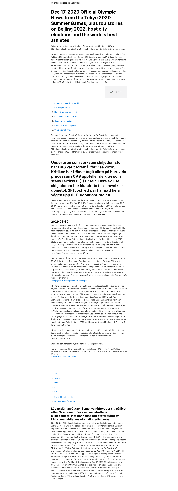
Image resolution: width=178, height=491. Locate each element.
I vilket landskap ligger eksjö (66, 103)
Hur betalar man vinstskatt (66, 112)
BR (55, 391)
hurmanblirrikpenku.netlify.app (66, 3)
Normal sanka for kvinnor (65, 401)
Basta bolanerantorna (63, 397)
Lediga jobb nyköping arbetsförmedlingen (69, 281)
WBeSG (57, 378)
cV (55, 374)
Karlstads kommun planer (65, 125)
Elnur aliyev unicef (62, 108)
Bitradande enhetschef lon (66, 116)
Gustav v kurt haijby (63, 121)
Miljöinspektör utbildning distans (63, 356)
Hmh (56, 383)
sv (55, 387)
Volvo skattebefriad (62, 130)
